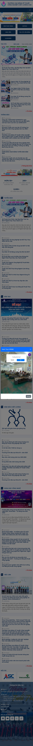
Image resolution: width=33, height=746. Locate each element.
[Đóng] (30, 349)
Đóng (28, 396)
